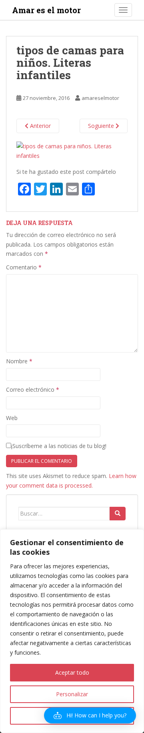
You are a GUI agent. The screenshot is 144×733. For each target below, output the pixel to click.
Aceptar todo (72, 672)
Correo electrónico (32, 389)
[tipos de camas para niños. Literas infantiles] (72, 150)
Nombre (19, 361)
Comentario (24, 267)
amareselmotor (100, 98)
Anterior (39, 125)
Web (12, 418)
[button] (90, 715)
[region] (72, 631)
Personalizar (72, 694)
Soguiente (102, 125)
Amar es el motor (46, 10)
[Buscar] (118, 513)
